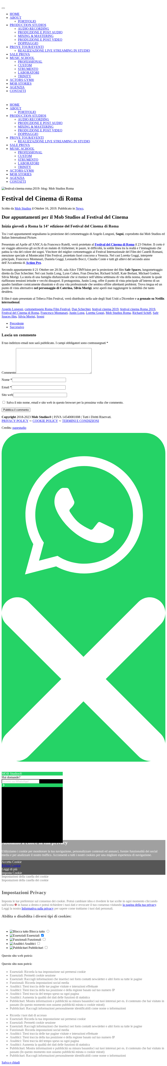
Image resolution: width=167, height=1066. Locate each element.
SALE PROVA (20, 54)
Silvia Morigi (26, 316)
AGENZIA (17, 87)
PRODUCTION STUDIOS (28, 25)
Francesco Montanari (54, 313)
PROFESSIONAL (30, 61)
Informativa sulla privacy (38, 908)
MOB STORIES (21, 83)
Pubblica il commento (16, 409)
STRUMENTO (28, 69)
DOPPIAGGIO (28, 43)
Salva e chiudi (11, 1062)
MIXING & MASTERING (36, 36)
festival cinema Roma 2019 (137, 309)
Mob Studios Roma (118, 313)
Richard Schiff (141, 313)
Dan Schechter (81, 309)
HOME (15, 14)
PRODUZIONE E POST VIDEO (40, 39)
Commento (9, 372)
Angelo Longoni (12, 309)
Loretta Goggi (95, 313)
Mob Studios (23, 208)
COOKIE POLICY (45, 421)
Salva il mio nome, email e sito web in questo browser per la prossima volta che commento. (64, 402)
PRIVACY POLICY (15, 421)
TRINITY (24, 76)
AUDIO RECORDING (33, 28)
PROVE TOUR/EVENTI (27, 47)
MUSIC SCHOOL (22, 58)
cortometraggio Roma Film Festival (47, 309)
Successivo (17, 327)
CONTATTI (18, 91)
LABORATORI (28, 72)
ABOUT (15, 17)
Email (7, 387)
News (79, 208)
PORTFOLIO (27, 21)
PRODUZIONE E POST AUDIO (40, 32)
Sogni (40, 316)
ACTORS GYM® (22, 80)
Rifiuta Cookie (11, 865)
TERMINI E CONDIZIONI (80, 421)
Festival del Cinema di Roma (20, 313)
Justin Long (76, 313)
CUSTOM (25, 65)
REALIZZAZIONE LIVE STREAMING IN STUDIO (54, 50)
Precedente (17, 323)
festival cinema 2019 (105, 309)
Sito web (7, 394)
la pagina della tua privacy (139, 905)
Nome (7, 379)
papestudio (19, 427)
